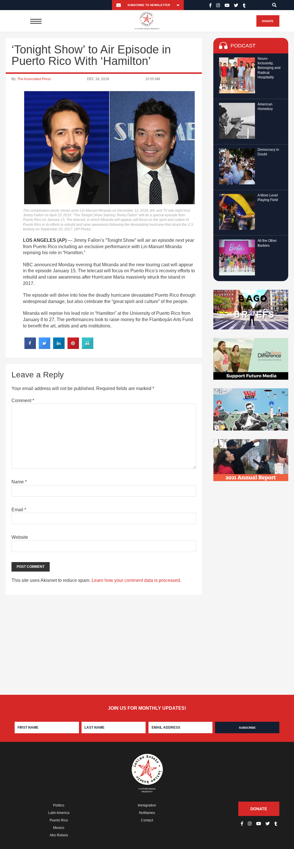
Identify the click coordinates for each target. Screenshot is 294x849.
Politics (58, 805)
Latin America (58, 813)
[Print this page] (87, 347)
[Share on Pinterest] (73, 347)
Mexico (58, 828)
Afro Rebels (59, 835)
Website (19, 537)
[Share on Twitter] (44, 347)
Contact (147, 820)
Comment (22, 400)
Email (18, 509)
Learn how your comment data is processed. (136, 580)
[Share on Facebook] (30, 347)
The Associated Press (34, 79)
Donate (268, 21)
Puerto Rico (59, 820)
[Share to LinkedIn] (59, 347)
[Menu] (36, 21)
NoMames (147, 813)
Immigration (147, 805)
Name (19, 481)
